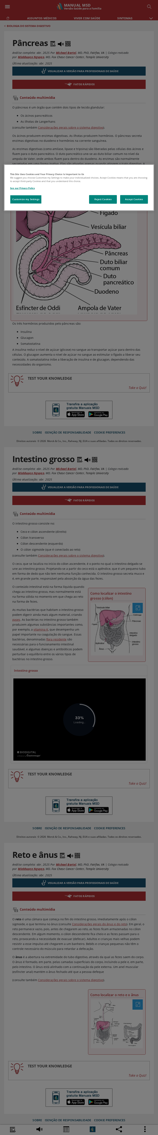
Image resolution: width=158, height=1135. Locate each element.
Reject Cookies (103, 199)
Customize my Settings (25, 199)
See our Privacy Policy (22, 188)
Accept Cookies (134, 199)
